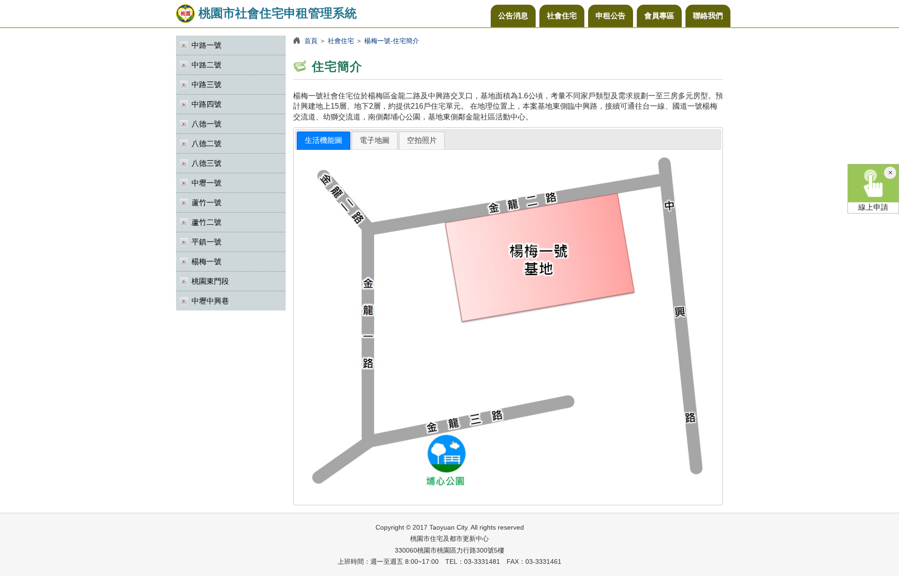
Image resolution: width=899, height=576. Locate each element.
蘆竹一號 (206, 203)
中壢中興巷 (210, 301)
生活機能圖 (323, 140)
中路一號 (206, 45)
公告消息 (513, 16)
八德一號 (206, 124)
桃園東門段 (210, 281)
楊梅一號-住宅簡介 (391, 40)
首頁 (310, 40)
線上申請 (873, 207)
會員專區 (659, 16)
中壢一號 (206, 183)
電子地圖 (375, 140)
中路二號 (206, 65)
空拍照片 (422, 140)
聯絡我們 (708, 16)
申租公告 (611, 16)
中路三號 (206, 85)
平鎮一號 (206, 242)
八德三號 (206, 163)
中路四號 (206, 104)
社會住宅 (562, 16)
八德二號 (206, 144)
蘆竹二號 (206, 222)
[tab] (323, 141)
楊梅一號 (206, 262)
